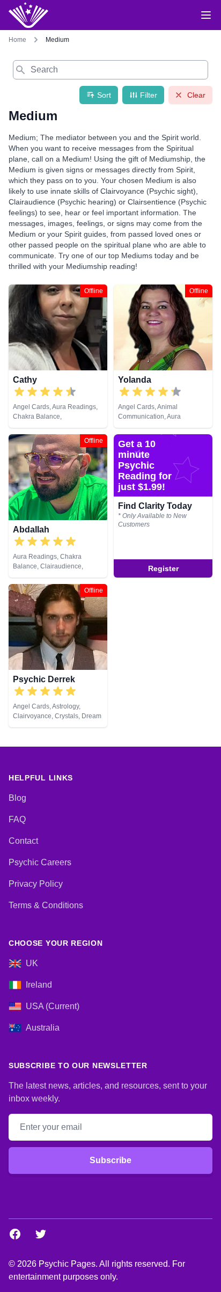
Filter (148, 95)
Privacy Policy (36, 883)
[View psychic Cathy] (58, 356)
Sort (104, 95)
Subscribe (110, 1160)
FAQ (17, 819)
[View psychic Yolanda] (163, 356)
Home (17, 39)
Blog (17, 797)
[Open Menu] (206, 15)
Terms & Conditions (46, 905)
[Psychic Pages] (28, 15)
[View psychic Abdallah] (58, 506)
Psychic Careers (40, 862)
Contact (23, 840)
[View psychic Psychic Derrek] (163, 506)
